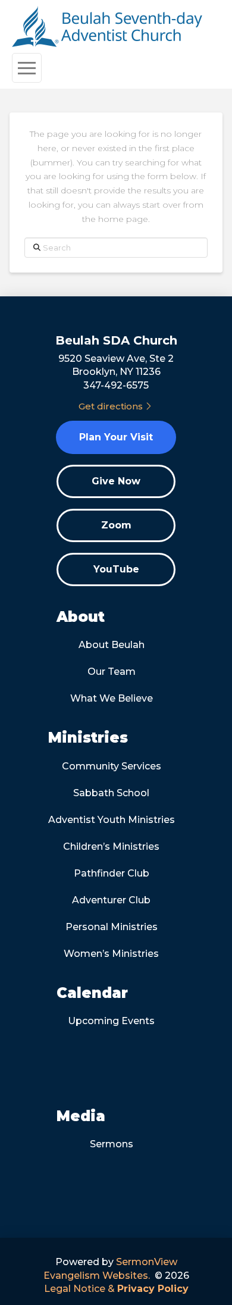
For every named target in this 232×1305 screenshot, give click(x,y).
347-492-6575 (116, 385)
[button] (27, 68)
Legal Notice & (116, 1288)
